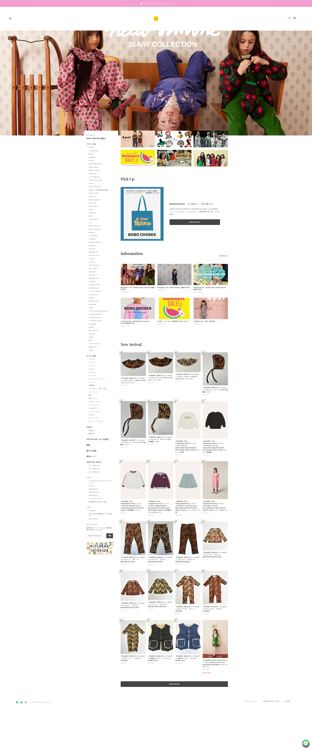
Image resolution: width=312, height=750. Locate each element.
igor (90, 222)
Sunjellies (92, 304)
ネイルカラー (93, 408)
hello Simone (94, 219)
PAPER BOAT (94, 288)
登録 (109, 536)
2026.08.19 (198, 292)
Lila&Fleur (92, 239)
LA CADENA (93, 236)
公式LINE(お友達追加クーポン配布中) (100, 515)
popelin (92, 298)
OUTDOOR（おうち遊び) (98, 439)
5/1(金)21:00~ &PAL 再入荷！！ (205, 321)
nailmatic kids (94, 285)
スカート (92, 369)
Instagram (93, 510)
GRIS (91, 216)
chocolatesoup (94, 177)
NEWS (91, 486)
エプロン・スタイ (95, 402)
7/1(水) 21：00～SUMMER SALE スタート (173, 321)
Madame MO (93, 252)
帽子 (90, 395)
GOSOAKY (92, 213)
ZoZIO (91, 337)
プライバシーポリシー (96, 498)
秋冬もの (92, 430)
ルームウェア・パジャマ (97, 379)
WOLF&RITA (93, 330)
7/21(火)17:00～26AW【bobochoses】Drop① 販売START (135, 322)
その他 (91, 350)
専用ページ (91, 456)
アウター (92, 359)
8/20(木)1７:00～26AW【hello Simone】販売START (138, 288)
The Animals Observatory (98, 311)
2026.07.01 (161, 324)
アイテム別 (91, 356)
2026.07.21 (125, 326)
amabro (91, 147)
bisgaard (92, 157)
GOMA (91, 209)
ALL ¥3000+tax (94, 469)
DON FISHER (93, 193)
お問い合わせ (93, 495)
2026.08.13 (125, 292)
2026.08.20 (162, 290)
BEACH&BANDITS (95, 164)
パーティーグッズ (95, 411)
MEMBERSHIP (94, 492)
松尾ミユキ (92, 347)
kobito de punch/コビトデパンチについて (100, 482)
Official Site (93, 519)
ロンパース (92, 375)
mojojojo (92, 272)
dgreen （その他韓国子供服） (99, 190)
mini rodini (93, 268)
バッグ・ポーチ (94, 405)
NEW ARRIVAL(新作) (96, 138)
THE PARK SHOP (95, 321)
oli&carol (92, 275)
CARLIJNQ (92, 173)
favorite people (94, 200)
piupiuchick (93, 294)
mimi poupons (94, 265)
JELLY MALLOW (94, 226)
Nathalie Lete (94, 278)
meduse (92, 258)
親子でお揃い (92, 451)
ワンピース (92, 372)
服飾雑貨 (92, 385)
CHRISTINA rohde (95, 180)
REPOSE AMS (94, 301)
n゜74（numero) (95, 291)
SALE (89, 427)
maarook (92, 249)
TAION (91, 308)
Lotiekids (92, 245)
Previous (5, 83)
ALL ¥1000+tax (94, 465)
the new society (95, 317)
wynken (92, 334)
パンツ (91, 366)
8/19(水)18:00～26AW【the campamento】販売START (210, 288)
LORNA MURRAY (95, 242)
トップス (92, 362)
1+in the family (94, 344)
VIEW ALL (223, 256)
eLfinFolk (92, 196)
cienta (91, 183)
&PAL (91, 340)
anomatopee (93, 151)
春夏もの (92, 433)
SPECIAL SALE (94, 462)
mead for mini (94, 255)
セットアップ (93, 418)
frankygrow (93, 206)
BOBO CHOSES (94, 170)
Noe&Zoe (92, 281)
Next (306, 83)
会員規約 (287, 701)
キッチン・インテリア (96, 421)
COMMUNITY (94, 489)
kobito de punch (95, 229)
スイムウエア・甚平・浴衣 (97, 388)
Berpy (91, 154)
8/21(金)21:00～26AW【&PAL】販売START (173, 287)
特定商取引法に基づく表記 (98, 502)
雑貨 (88, 445)
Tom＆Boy (92, 324)
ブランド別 (91, 144)
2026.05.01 (198, 324)
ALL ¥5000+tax (94, 472)
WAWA (91, 327)
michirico (92, 262)
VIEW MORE (174, 684)
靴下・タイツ (93, 398)
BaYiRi (91, 160)
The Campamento (95, 314)
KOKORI (92, 232)
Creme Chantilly (95, 186)
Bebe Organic (94, 167)
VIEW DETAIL (194, 222)
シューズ (92, 382)
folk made (92, 203)
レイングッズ (93, 392)
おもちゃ (92, 415)
